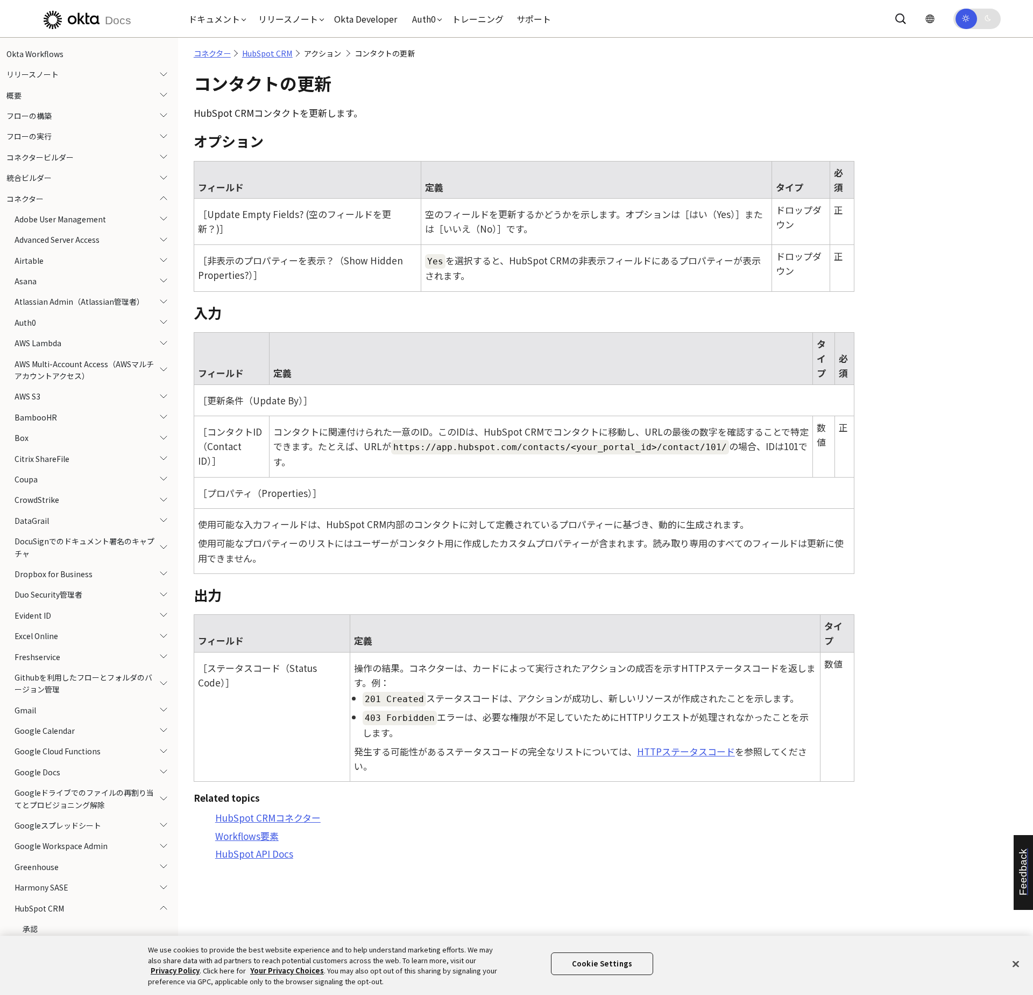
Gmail (25, 710)
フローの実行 (29, 136)
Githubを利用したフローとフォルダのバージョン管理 (83, 683)
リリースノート (32, 74)
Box (22, 437)
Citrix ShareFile (42, 458)
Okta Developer (365, 18)
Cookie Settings (602, 963)
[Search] (900, 18)
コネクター (25, 198)
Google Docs (37, 772)
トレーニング (478, 18)
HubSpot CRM (39, 908)
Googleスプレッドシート (58, 825)
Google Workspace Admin (61, 846)
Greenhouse (37, 866)
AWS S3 (27, 396)
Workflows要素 (247, 836)
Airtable (29, 260)
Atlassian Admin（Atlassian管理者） (79, 302)
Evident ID (33, 615)
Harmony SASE (41, 887)
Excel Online (36, 635)
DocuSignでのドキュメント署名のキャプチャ (84, 547)
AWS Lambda (38, 343)
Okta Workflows (34, 53)
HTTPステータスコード (686, 751)
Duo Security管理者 (48, 595)
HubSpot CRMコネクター (268, 817)
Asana (26, 281)
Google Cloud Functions (58, 751)
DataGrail (32, 520)
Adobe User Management (60, 219)
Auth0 (25, 322)
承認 (30, 928)
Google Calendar (45, 730)
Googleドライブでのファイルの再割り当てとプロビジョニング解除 (84, 798)
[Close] (1016, 964)
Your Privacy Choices (287, 970)
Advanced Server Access (57, 240)
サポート (533, 18)
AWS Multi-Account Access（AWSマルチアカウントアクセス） (84, 370)
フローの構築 (29, 115)
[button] (215, 19)
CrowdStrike (37, 500)
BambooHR (36, 417)
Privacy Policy (175, 970)
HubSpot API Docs (254, 853)
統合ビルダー (29, 177)
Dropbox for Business (54, 574)
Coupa (26, 479)
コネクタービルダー (40, 157)
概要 (14, 95)
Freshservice (37, 656)
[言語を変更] (929, 18)
